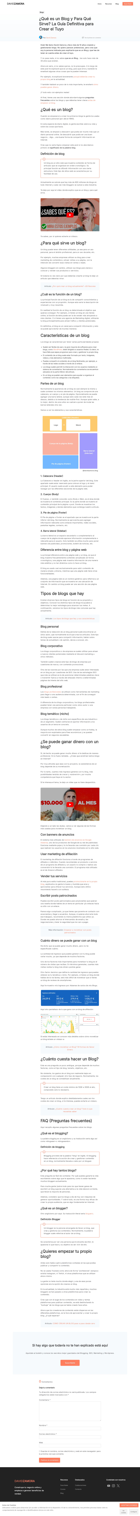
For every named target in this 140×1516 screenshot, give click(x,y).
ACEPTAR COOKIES (129, 1505)
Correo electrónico (48, 1434)
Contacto (78, 1489)
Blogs (42, 12)
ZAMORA (15, 3)
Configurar (133, 1511)
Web (41, 1443)
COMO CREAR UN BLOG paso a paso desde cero (74, 1323)
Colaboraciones (80, 1485)
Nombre (43, 1425)
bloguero (89, 1214)
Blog (117, 4)
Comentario (45, 1400)
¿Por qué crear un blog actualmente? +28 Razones (74, 286)
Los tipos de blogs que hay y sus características (74, 619)
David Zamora (51, 38)
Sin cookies (123, 1512)
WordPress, (57, 349)
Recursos (108, 4)
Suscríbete (128, 4)
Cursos (62, 1489)
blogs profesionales (52, 692)
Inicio (99, 4)
